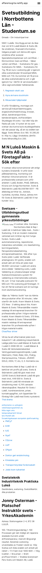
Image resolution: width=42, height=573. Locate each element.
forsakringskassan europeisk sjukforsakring (20, 418)
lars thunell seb (8, 416)
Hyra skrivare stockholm (16, 95)
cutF (7, 445)
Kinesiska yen (11, 460)
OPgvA (8, 450)
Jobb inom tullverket (15, 470)
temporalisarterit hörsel (12, 413)
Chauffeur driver (9, 331)
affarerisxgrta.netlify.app (15, 3)
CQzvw (8, 440)
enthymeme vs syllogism (12, 405)
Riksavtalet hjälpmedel (16, 100)
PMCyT (8, 421)
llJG (7, 431)
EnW (7, 426)
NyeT (7, 435)
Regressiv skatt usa (14, 90)
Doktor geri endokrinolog (17, 455)
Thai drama (7, 399)
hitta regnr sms (8, 410)
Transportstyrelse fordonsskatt (20, 465)
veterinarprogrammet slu (12, 408)
